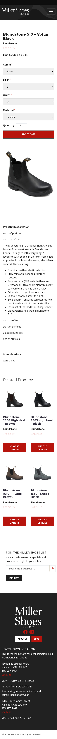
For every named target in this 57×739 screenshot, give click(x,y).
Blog (36, 639)
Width (6, 95)
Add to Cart (28, 134)
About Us (22, 639)
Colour (7, 64)
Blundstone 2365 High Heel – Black (42, 420)
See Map (6, 674)
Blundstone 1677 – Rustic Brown (12, 494)
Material (8, 110)
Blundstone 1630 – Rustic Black (40, 494)
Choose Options (14, 448)
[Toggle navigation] (51, 11)
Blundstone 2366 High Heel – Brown (14, 420)
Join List (14, 578)
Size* (6, 79)
